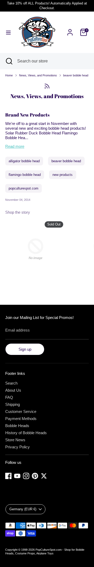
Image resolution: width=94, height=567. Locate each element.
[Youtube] (17, 476)
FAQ (9, 397)
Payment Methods (21, 418)
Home (9, 75)
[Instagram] (26, 476)
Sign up (25, 349)
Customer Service (20, 411)
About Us (13, 390)
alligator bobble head (24, 161)
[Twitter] (44, 476)
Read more (14, 146)
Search (11, 383)
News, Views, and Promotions (38, 75)
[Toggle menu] (8, 32)
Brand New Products (27, 115)
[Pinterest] (35, 476)
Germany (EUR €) (22, 509)
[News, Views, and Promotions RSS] (47, 86)
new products (62, 175)
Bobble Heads (17, 425)
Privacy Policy (17, 447)
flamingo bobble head (25, 175)
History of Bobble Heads (26, 432)
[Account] (70, 29)
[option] (33, 250)
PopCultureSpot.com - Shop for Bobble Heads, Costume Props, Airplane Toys (44, 551)
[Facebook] (8, 476)
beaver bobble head (75, 75)
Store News (15, 440)
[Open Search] (8, 61)
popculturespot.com (23, 188)
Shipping (12, 404)
